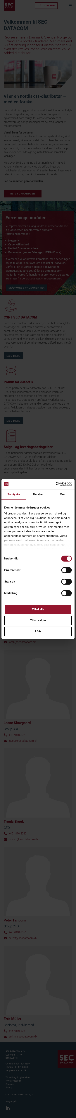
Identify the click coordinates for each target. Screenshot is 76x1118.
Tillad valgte (38, 620)
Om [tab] (62, 494)
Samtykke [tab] (13, 494)
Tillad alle (38, 609)
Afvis (38, 631)
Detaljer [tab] (38, 494)
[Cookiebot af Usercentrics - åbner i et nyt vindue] (55, 484)
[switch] (66, 570)
